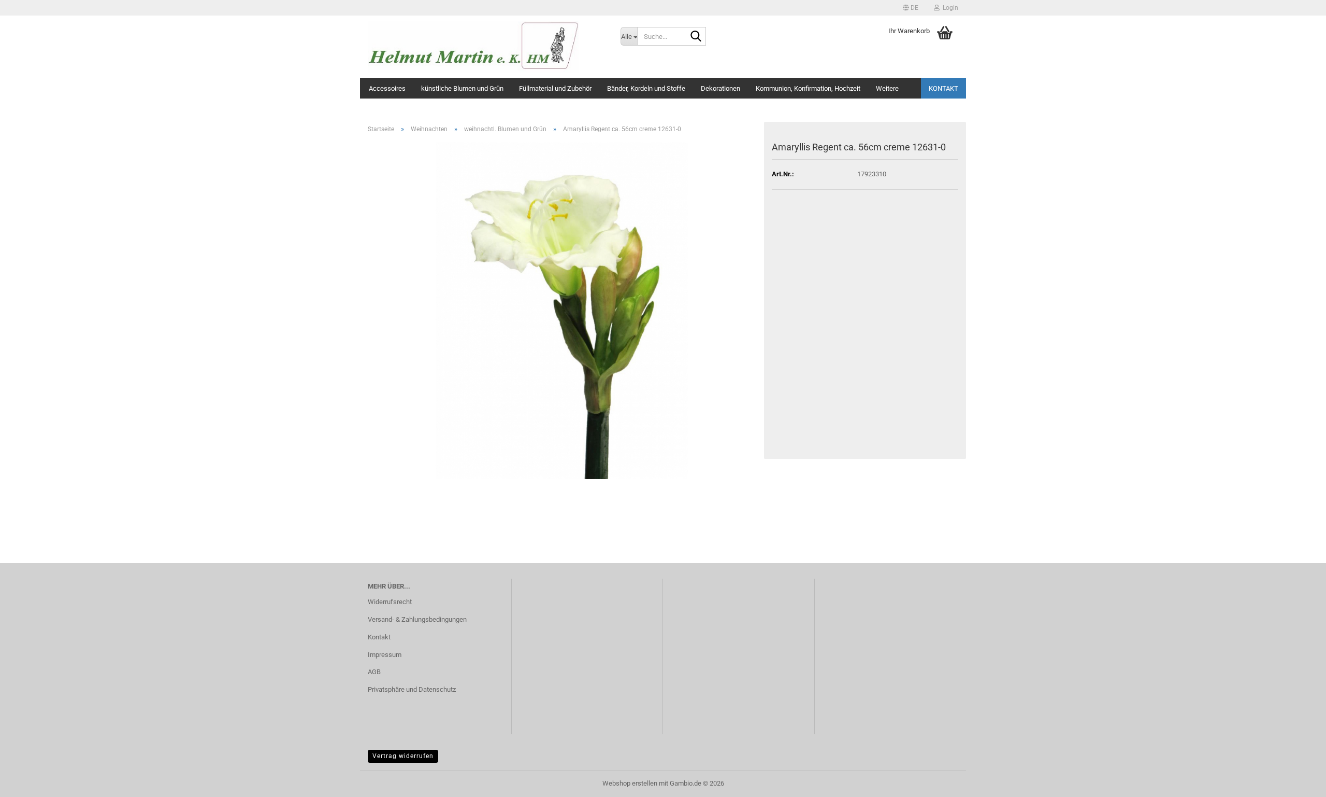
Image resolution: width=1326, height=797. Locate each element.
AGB (374, 672)
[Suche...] (696, 36)
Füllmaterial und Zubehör (555, 88)
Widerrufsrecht (390, 602)
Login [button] (949, 7)
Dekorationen (720, 88)
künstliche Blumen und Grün (462, 88)
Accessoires (387, 88)
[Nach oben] (1297, 781)
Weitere (887, 88)
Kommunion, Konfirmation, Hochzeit (808, 88)
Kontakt (943, 88)
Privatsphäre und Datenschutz (412, 689)
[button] (910, 8)
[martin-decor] (486, 47)
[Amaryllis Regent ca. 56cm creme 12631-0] (562, 310)
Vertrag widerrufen (403, 756)
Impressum (384, 655)
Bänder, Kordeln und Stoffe (646, 88)
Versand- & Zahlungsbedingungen (417, 619)
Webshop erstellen (629, 783)
